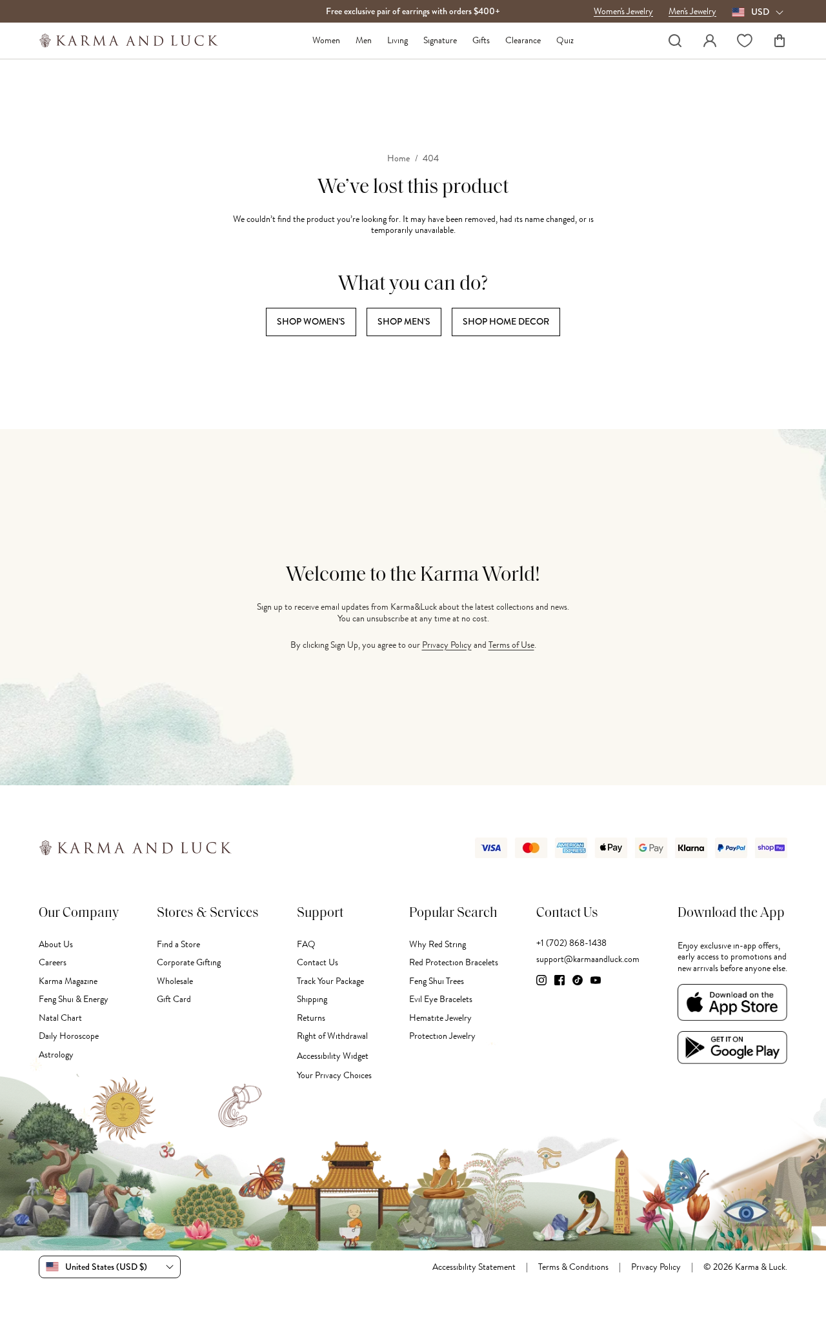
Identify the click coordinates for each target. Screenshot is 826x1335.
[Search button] (675, 40)
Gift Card (174, 999)
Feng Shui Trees (436, 981)
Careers (52, 962)
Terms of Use (511, 645)
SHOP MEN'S (404, 321)
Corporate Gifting (189, 962)
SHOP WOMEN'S (311, 321)
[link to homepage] (129, 41)
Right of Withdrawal (332, 1036)
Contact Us (317, 962)
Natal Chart (60, 1018)
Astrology (56, 1054)
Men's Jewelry (692, 11)
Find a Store (178, 944)
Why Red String (437, 944)
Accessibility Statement (474, 1267)
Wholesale (175, 981)
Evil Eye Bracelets (440, 999)
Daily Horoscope (69, 1036)
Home (398, 159)
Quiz (565, 40)
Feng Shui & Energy (73, 999)
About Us (56, 944)
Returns (311, 1018)
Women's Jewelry (623, 11)
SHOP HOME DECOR (506, 321)
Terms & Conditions (573, 1267)
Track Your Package (330, 981)
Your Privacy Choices (334, 1075)
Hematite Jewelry (440, 1018)
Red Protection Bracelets (453, 962)
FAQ (306, 944)
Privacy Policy (447, 645)
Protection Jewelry (442, 1036)
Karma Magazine (68, 981)
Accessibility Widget (332, 1056)
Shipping (312, 999)
